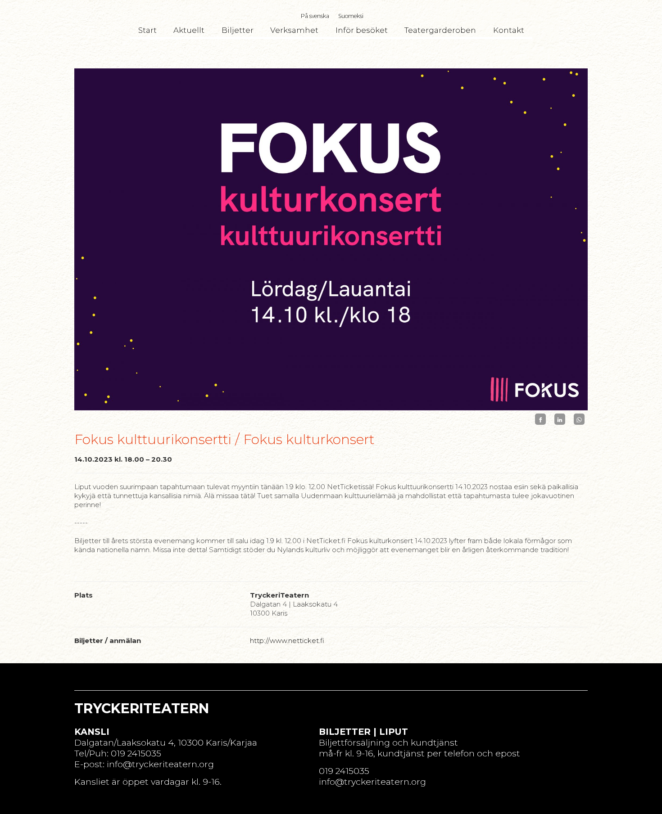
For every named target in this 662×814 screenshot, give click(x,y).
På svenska (315, 16)
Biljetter (238, 30)
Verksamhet (294, 30)
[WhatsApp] (579, 419)
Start (147, 30)
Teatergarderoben (440, 30)
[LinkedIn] (559, 419)
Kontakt (508, 30)
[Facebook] (540, 419)
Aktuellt (188, 30)
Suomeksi (350, 16)
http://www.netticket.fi (287, 640)
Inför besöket (362, 30)
